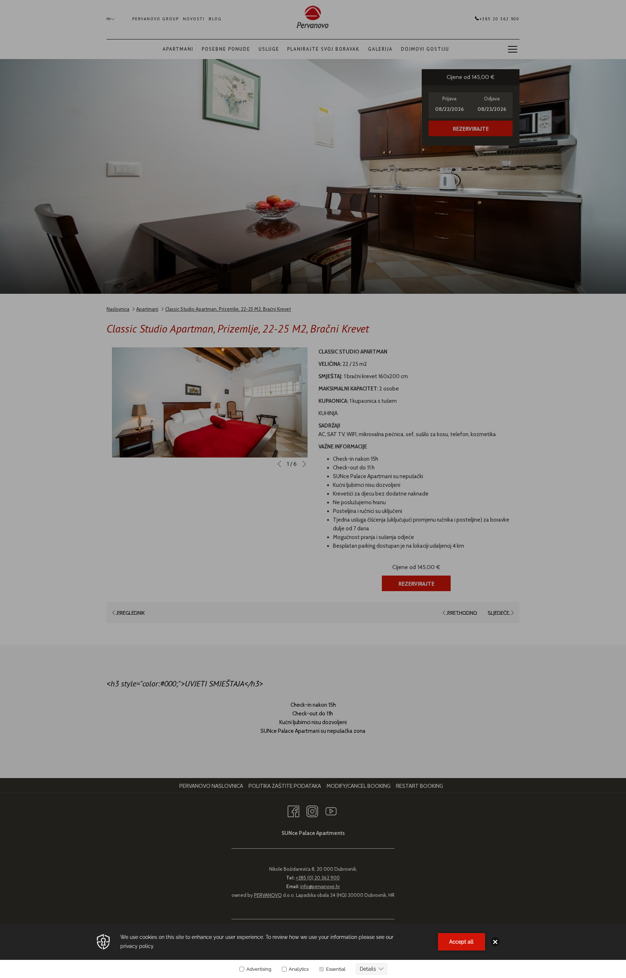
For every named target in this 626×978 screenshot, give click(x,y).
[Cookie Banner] (313, 951)
